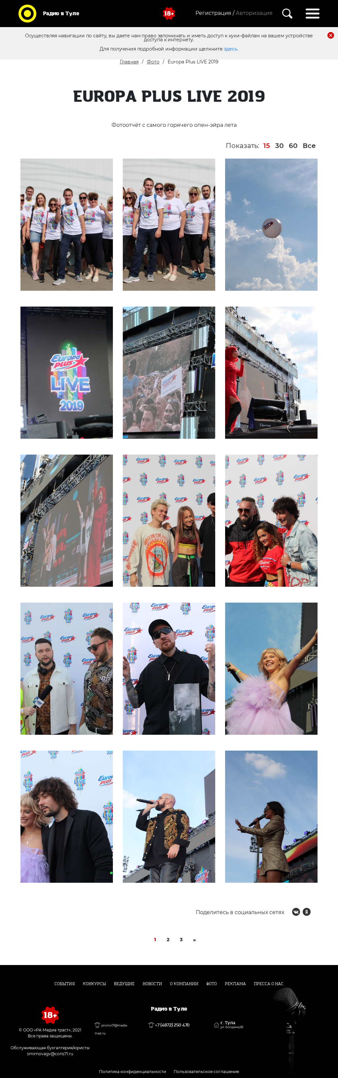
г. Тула (231, 1025)
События (64, 983)
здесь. (231, 49)
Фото (153, 62)
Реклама (235, 983)
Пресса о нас (269, 983)
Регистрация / (214, 13)
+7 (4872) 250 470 (172, 1025)
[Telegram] (317, 912)
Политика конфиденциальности (132, 1071)
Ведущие (124, 983)
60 (293, 146)
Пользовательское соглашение (206, 1071)
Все (309, 146)
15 (266, 146)
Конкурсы (94, 983)
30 (279, 146)
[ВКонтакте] (296, 912)
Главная (129, 62)
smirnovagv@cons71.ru (50, 1053)
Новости (152, 983)
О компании (184, 983)
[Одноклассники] (307, 912)
